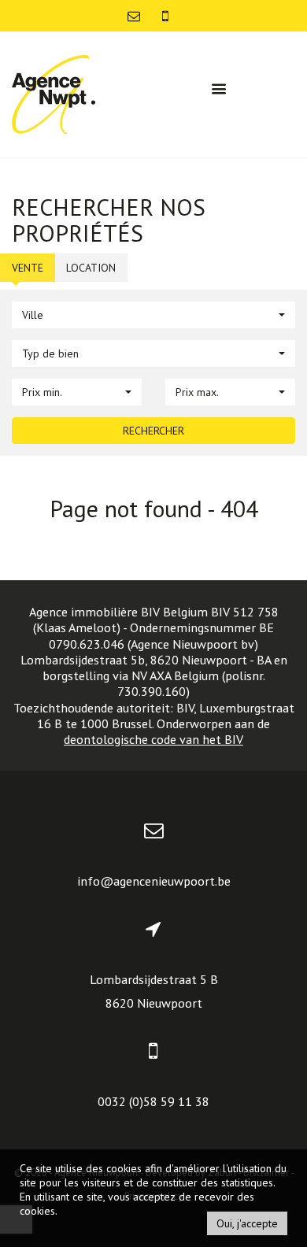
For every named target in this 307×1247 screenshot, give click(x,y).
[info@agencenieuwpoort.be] (135, 16)
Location (91, 268)
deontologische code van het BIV (153, 739)
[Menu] (219, 89)
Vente (27, 268)
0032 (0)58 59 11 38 (153, 1101)
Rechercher (153, 431)
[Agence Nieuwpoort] (53, 93)
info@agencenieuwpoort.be (154, 881)
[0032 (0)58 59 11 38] (165, 16)
